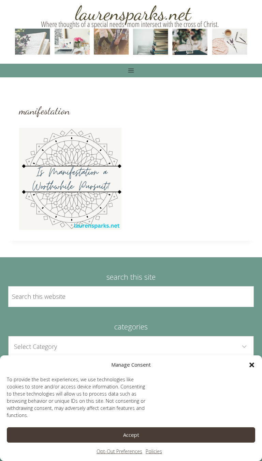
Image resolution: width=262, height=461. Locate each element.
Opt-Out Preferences (119, 451)
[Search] (240, 296)
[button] (251, 365)
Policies (154, 451)
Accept (131, 434)
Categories (131, 326)
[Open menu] (131, 70)
